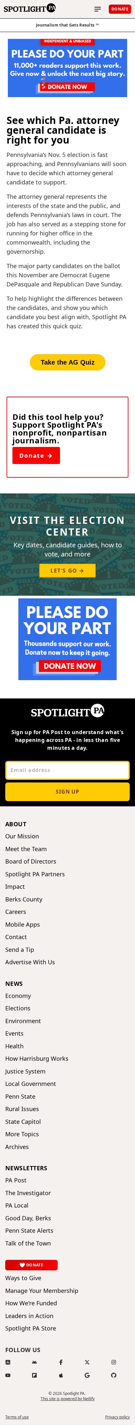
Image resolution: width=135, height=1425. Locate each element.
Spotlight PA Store (30, 1328)
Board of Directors (30, 861)
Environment (23, 1021)
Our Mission (22, 836)
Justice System (25, 1071)
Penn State (20, 1096)
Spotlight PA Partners (35, 874)
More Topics (22, 1134)
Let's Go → (67, 570)
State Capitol (23, 1121)
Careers (15, 912)
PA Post (16, 1180)
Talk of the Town (28, 1243)
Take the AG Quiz (68, 362)
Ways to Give (23, 1278)
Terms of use (17, 1417)
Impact (15, 886)
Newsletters (26, 1168)
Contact (16, 937)
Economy (18, 996)
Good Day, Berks (28, 1218)
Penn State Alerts (29, 1230)
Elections (17, 1008)
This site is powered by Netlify (68, 1398)
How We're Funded (31, 1303)
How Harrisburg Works (36, 1058)
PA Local (17, 1205)
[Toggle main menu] (97, 9)
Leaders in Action (29, 1316)
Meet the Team (26, 849)
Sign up (67, 791)
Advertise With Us (30, 962)
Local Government (30, 1084)
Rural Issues (22, 1109)
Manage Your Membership (41, 1291)
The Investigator (28, 1193)
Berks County (23, 899)
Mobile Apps (22, 924)
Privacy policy (117, 1417)
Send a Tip (19, 949)
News (14, 983)
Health (14, 1046)
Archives (17, 1147)
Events (14, 1033)
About (15, 824)
